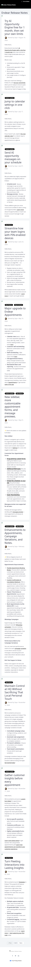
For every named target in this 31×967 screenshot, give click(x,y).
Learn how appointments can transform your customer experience (15, 847)
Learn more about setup (12, 840)
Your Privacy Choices (17, 960)
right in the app (9, 384)
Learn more (20, 210)
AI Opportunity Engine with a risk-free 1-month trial (15, 50)
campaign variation (20, 648)
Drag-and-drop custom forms (16, 459)
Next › (21, 943)
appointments (12, 382)
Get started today (10, 763)
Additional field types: (14, 469)
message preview (18, 512)
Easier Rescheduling (13, 495)
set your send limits (19, 83)
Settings (15, 448)
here (11, 344)
